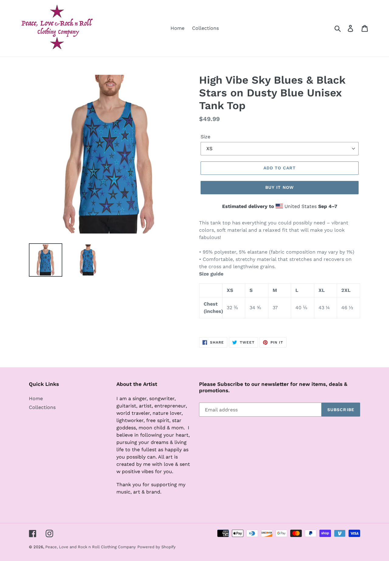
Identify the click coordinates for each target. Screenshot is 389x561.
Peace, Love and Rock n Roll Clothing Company (90, 547)
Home (36, 398)
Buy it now (279, 187)
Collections (42, 407)
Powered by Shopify (156, 547)
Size (205, 137)
